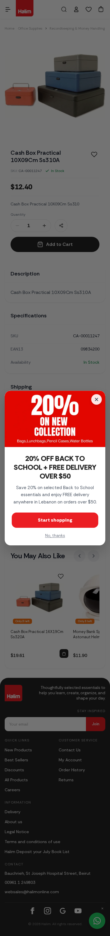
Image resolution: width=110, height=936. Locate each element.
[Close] (96, 399)
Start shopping (55, 520)
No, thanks (55, 535)
